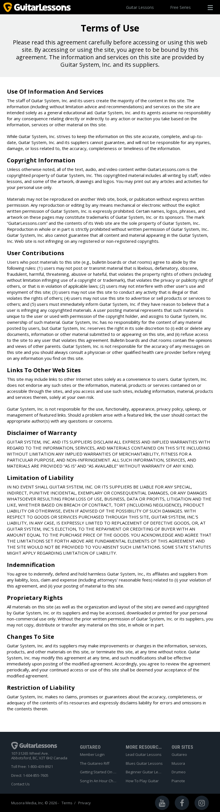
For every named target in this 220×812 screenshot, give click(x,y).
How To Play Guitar (142, 781)
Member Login (92, 754)
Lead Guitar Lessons (144, 754)
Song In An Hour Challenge (98, 781)
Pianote (178, 781)
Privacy (84, 803)
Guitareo (179, 754)
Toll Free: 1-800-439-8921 (32, 766)
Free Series (180, 7)
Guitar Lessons (140, 7)
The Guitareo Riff (94, 763)
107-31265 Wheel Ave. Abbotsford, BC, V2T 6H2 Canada (39, 755)
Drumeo (179, 772)
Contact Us (20, 784)
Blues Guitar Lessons (144, 763)
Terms (67, 803)
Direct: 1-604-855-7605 (29, 775)
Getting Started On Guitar (98, 772)
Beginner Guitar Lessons (144, 772)
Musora (178, 763)
